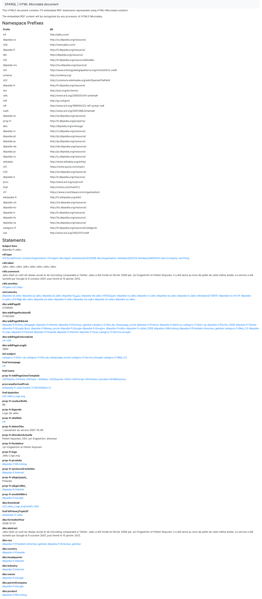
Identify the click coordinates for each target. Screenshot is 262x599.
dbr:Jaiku (27, 299)
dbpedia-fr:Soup (88, 331)
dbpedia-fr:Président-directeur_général (201, 328)
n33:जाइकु (17, 299)
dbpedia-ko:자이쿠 (229, 295)
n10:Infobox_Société (96, 379)
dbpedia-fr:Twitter (246, 324)
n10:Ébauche (56, 379)
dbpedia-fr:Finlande (45, 331)
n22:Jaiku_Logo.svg (13, 396)
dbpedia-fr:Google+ (93, 328)
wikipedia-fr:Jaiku (12, 514)
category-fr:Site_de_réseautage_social (114, 324)
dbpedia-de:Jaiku (92, 295)
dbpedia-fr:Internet (68, 331)
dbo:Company (169, 258)
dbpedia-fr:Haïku (116, 328)
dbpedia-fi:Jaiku (63, 299)
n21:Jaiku (17, 287)
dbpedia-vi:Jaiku (146, 295)
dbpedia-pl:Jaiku (51, 295)
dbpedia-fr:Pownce (148, 324)
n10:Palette (8, 379)
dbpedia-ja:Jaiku (31, 295)
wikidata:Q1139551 (207, 295)
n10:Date (20, 379)
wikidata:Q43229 (127, 258)
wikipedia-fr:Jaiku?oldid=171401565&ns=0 (26, 387)
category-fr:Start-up (195, 324)
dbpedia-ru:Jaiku (126, 295)
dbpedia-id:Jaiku (12, 295)
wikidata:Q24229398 (84, 258)
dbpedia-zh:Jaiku (105, 299)
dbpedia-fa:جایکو (71, 295)
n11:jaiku (7, 287)
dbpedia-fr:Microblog (166, 328)
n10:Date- (31, 379)
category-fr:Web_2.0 (236, 328)
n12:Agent (52, 258)
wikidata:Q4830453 (149, 258)
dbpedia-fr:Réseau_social (45, 328)
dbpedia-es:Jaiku (167, 295)
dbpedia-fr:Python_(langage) (18, 324)
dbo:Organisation (107, 258)
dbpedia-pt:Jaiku (43, 299)
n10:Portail (78, 379)
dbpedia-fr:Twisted (22, 331)
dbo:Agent (65, 258)
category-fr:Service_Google (115, 331)
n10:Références (117, 379)
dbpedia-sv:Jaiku (125, 299)
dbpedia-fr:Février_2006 (221, 324)
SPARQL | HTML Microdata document (32, 4)
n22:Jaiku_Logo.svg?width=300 (20, 506)
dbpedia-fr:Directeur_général (75, 324)
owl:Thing (183, 258)
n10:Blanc (43, 379)
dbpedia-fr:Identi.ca (171, 324)
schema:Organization (34, 258)
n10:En (67, 379)
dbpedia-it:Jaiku (187, 295)
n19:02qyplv (109, 295)
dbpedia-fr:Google (71, 328)
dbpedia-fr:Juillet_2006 (139, 328)
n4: (4, 340)
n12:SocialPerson (12, 258)
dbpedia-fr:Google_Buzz (16, 328)
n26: (9, 340)
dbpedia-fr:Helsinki (47, 324)
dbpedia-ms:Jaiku (84, 299)
